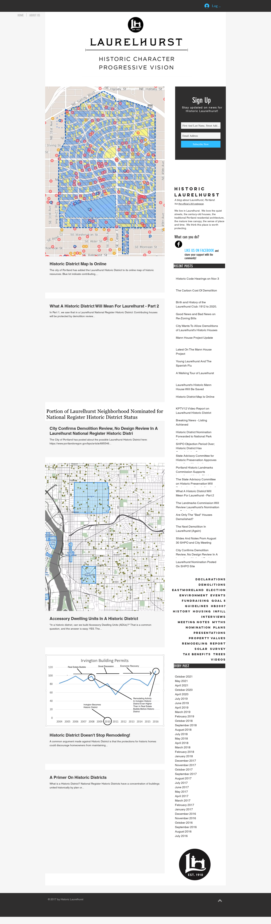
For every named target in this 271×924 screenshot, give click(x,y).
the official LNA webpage (191, 204)
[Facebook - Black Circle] (178, 244)
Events (218, 595)
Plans (219, 627)
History (182, 611)
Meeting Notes (194, 622)
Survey (218, 648)
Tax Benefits (197, 654)
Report (218, 643)
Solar (201, 648)
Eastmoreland (188, 590)
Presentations (210, 632)
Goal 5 (218, 600)
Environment (193, 595)
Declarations (210, 579)
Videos (218, 659)
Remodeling (195, 643)
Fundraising (195, 600)
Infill (219, 611)
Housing (202, 611)
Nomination (198, 627)
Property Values (207, 638)
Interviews (213, 616)
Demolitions (212, 584)
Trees (219, 654)
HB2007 (218, 606)
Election (216, 590)
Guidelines (197, 606)
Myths (219, 622)
